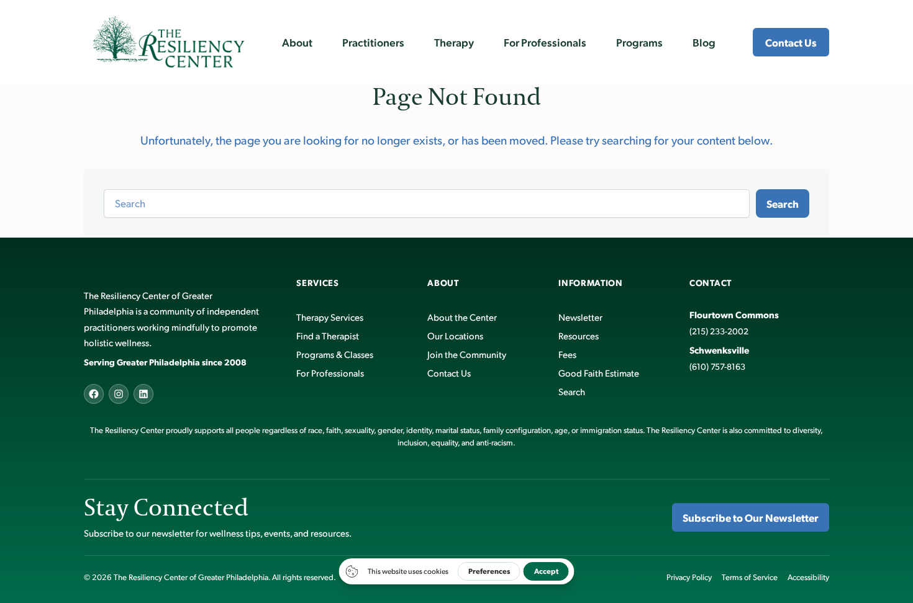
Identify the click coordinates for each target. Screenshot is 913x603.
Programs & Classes (334, 354)
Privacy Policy (689, 577)
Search (782, 203)
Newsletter (580, 317)
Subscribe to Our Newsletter (751, 517)
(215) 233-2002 (718, 331)
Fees (567, 354)
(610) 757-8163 (717, 366)
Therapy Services (329, 317)
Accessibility (808, 577)
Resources (578, 335)
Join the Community (466, 354)
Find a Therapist (327, 335)
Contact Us (791, 42)
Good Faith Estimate (598, 372)
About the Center (462, 317)
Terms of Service (750, 577)
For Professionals (330, 372)
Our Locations (455, 335)
